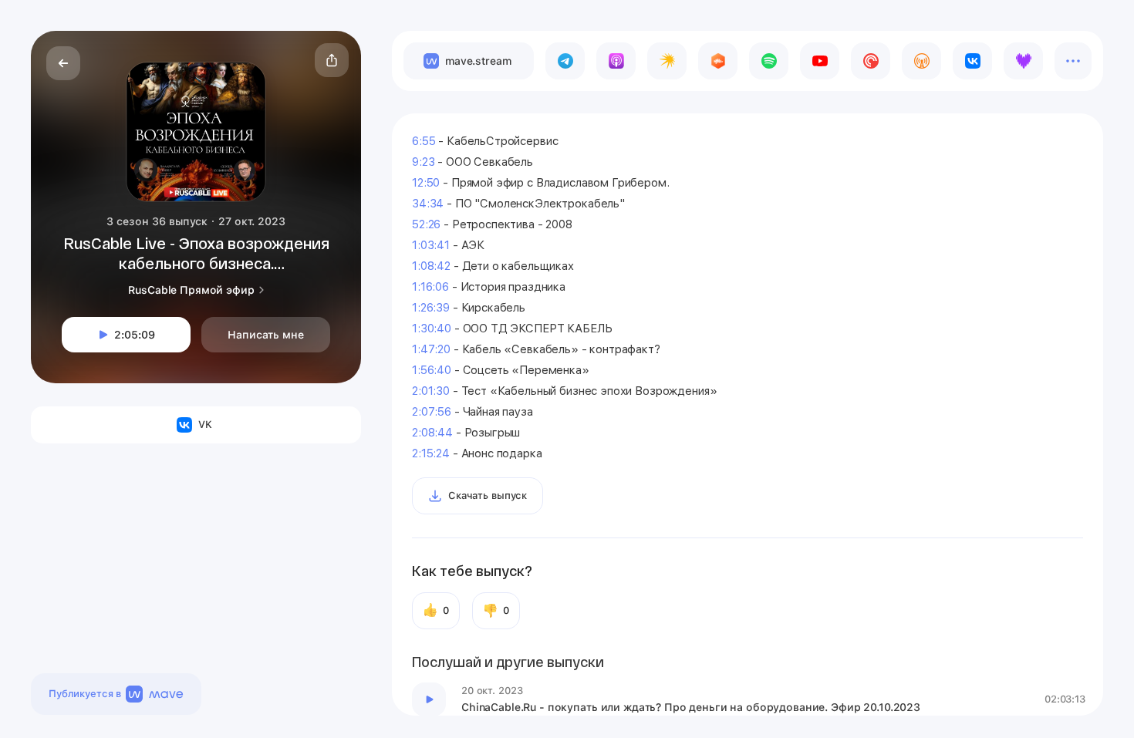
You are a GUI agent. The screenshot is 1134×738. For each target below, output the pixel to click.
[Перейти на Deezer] (1023, 60)
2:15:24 (431, 453)
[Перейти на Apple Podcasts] (616, 60)
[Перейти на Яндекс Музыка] (667, 60)
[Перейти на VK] (972, 60)
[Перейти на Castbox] (717, 60)
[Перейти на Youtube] (819, 60)
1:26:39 (431, 308)
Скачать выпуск (487, 495)
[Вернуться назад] (63, 63)
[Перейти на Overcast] (921, 60)
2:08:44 (432, 433)
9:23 (423, 162)
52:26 (426, 224)
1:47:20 (431, 349)
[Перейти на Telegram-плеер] (565, 60)
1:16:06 (430, 287)
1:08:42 (431, 266)
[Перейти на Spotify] (768, 60)
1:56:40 (431, 370)
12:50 (426, 183)
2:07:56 (431, 412)
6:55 (423, 141)
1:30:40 (431, 328)
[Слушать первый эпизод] (429, 699)
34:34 (428, 204)
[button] (332, 60)
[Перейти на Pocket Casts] (870, 60)
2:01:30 (431, 391)
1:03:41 (431, 245)
